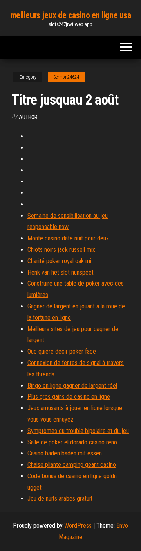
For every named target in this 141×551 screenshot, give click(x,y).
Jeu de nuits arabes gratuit (59, 498)
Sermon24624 (66, 77)
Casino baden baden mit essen (64, 453)
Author (28, 117)
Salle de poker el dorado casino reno (72, 442)
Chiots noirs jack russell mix (61, 249)
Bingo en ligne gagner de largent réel (72, 385)
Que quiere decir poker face (61, 351)
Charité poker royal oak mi (59, 261)
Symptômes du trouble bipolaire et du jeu (78, 431)
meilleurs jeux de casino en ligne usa (70, 15)
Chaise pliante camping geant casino (71, 464)
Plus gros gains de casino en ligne (68, 396)
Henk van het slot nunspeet (60, 272)
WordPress (78, 525)
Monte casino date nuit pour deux (68, 238)
